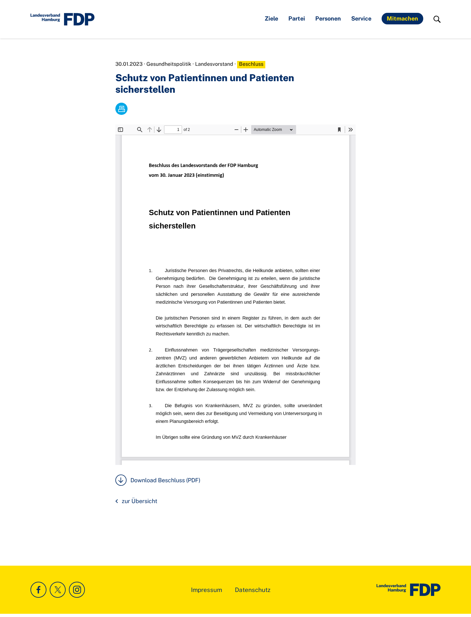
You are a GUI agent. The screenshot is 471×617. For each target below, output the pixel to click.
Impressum (206, 589)
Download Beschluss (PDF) (165, 480)
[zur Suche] (437, 19)
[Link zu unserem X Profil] (58, 590)
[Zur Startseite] (408, 590)
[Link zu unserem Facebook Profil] (38, 590)
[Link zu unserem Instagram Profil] (77, 590)
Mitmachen (402, 18)
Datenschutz (252, 589)
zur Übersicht (139, 501)
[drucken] (121, 109)
